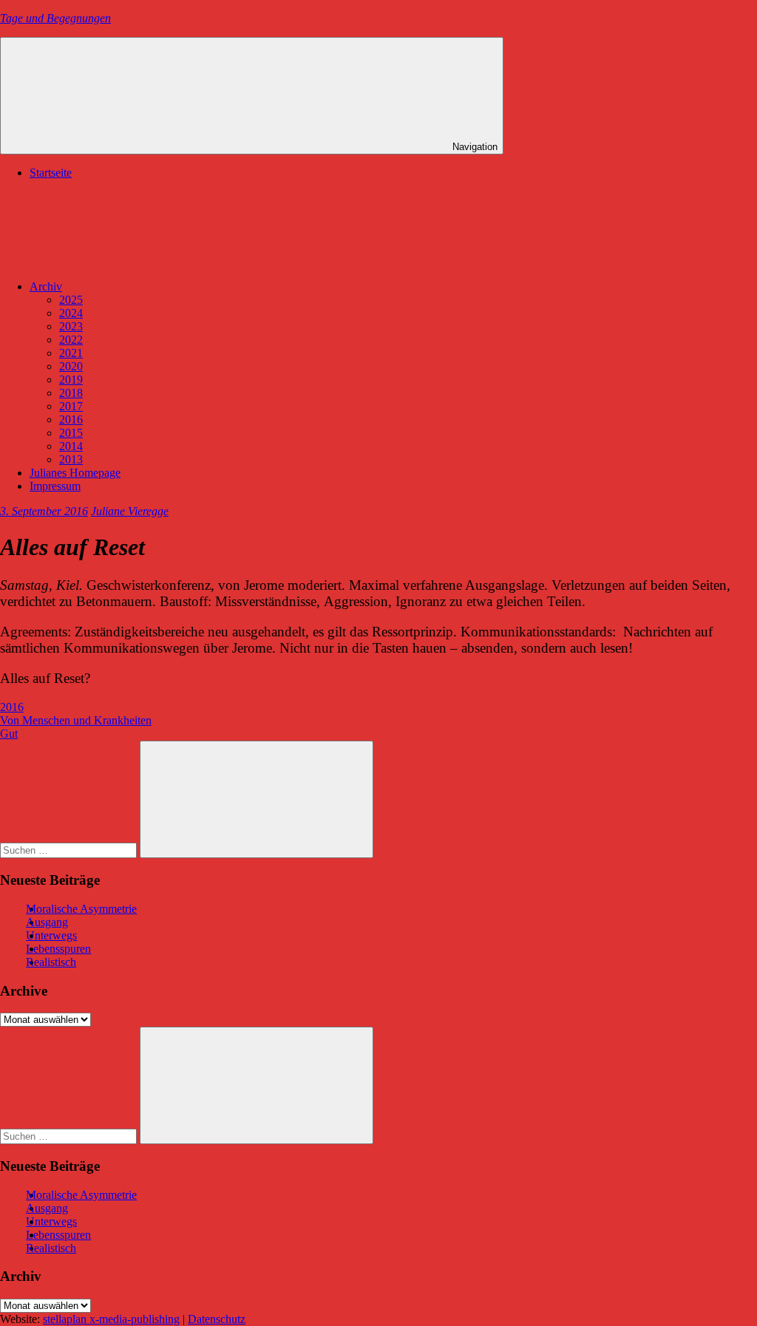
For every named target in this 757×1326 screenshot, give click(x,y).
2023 (71, 326)
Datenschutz (216, 1319)
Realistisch (51, 962)
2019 (71, 379)
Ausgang (47, 922)
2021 (71, 353)
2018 (71, 393)
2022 (71, 339)
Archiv (46, 286)
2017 (71, 406)
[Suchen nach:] (70, 849)
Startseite (51, 172)
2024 (71, 313)
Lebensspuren (58, 948)
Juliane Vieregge (130, 511)
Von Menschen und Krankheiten (76, 720)
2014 (71, 446)
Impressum (55, 486)
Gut (9, 733)
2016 (71, 419)
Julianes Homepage (75, 472)
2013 (71, 459)
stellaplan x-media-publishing (111, 1319)
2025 (71, 299)
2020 (71, 366)
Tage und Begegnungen (55, 18)
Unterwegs (51, 935)
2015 (71, 432)
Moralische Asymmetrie (81, 908)
